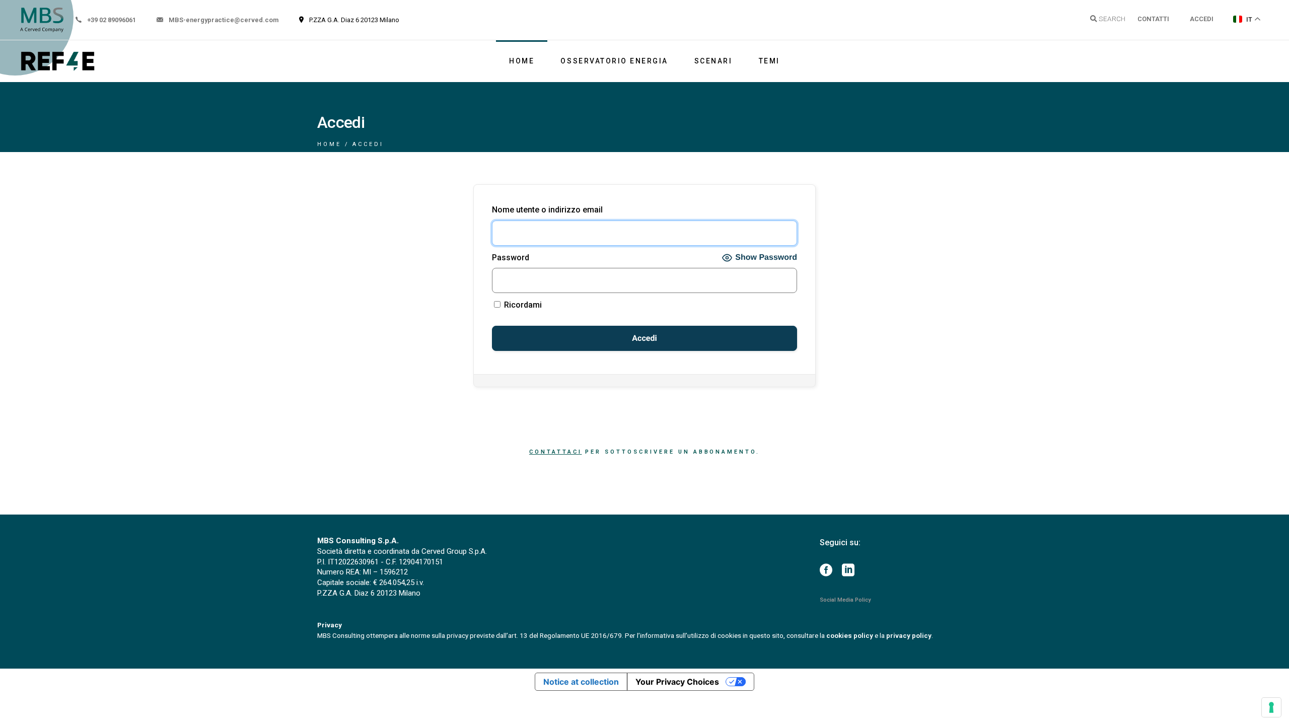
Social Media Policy (845, 600)
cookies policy (849, 635)
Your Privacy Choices (677, 682)
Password (510, 257)
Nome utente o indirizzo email (547, 209)
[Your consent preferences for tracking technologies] (1271, 707)
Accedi (1201, 19)
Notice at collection (581, 682)
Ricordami (522, 305)
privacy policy (909, 635)
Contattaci (555, 452)
